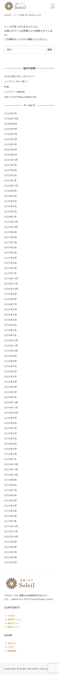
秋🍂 (6, 87)
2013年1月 (10, 521)
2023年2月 (10, 139)
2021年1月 (10, 180)
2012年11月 (11, 531)
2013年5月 (10, 500)
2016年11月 (11, 284)
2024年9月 (10, 124)
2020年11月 (11, 186)
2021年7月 (10, 165)
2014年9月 (10, 418)
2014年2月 (10, 454)
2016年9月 (10, 294)
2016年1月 (10, 335)
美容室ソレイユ (14, 619)
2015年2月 (10, 392)
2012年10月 (11, 537)
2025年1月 (10, 113)
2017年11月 (11, 222)
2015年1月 (10, 397)
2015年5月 (10, 377)
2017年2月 (10, 268)
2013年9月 (10, 480)
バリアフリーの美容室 (14, 92)
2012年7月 (10, 552)
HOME (11, 616)
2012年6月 (10, 557)
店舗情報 (11, 651)
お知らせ (11, 643)
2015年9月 (10, 356)
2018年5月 (10, 201)
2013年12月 (11, 464)
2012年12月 (11, 526)
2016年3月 (10, 325)
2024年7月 (10, 134)
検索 (49, 50)
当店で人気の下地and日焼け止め (20, 97)
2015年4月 (10, 382)
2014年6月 (10, 433)
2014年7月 (10, 428)
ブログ (10, 647)
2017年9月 (10, 232)
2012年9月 (10, 542)
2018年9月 (10, 191)
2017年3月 (10, 263)
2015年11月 (11, 346)
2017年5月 (10, 253)
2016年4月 (10, 320)
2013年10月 (11, 475)
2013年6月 (10, 495)
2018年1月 (10, 217)
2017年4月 (10, 258)
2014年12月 (11, 402)
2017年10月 (11, 227)
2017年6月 (10, 247)
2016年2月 (10, 330)
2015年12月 (11, 340)
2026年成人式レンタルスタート (19, 76)
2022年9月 (10, 149)
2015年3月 (10, 387)
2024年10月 (11, 119)
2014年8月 (10, 423)
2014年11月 (11, 408)
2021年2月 (10, 175)
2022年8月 (10, 155)
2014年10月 (11, 413)
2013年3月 (10, 511)
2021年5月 (10, 170)
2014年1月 (10, 459)
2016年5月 (10, 315)
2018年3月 (10, 211)
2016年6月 (10, 309)
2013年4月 (10, 506)
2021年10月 (11, 160)
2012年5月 (10, 562)
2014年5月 (10, 438)
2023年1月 (10, 144)
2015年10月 (11, 351)
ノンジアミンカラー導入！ (16, 81)
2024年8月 (10, 129)
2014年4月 (10, 444)
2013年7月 (10, 490)
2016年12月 (11, 278)
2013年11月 (11, 469)
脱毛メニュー (13, 623)
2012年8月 (10, 547)
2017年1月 (10, 273)
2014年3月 (10, 449)
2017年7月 (10, 242)
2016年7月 (10, 304)
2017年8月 (10, 237)
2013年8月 (10, 485)
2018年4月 (10, 206)
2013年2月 (10, 516)
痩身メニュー (13, 627)
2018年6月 (10, 196)
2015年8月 (10, 361)
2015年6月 (10, 371)
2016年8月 (10, 299)
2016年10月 (11, 289)
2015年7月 (10, 366)
